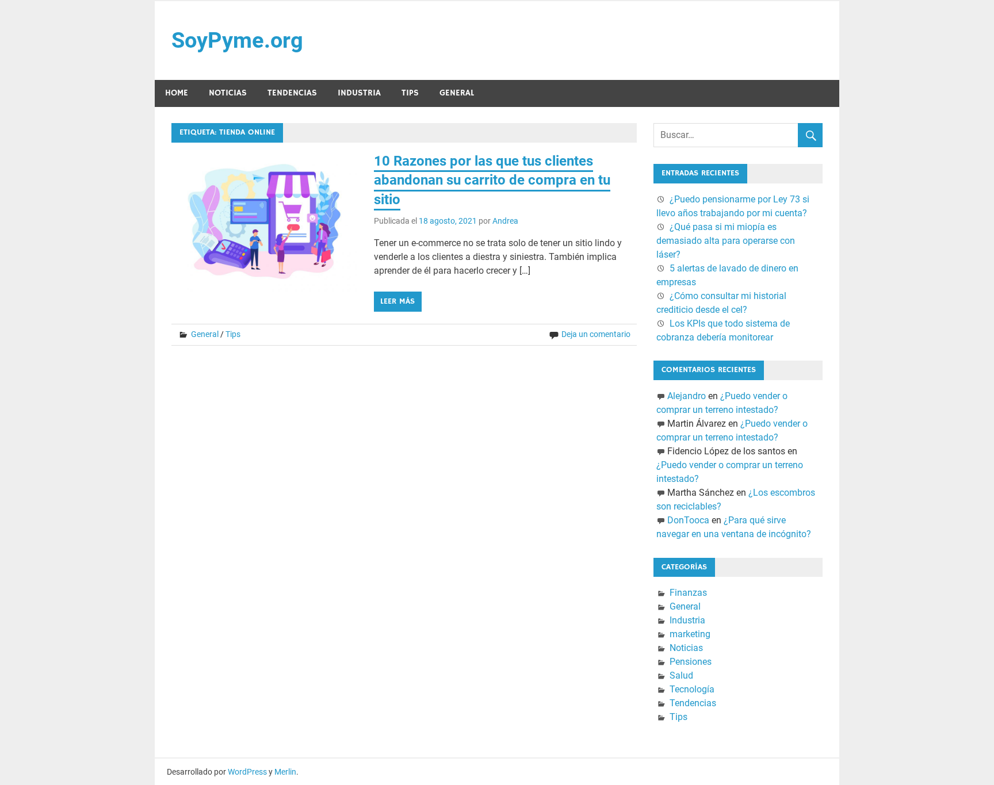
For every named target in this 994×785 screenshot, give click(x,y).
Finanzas (688, 592)
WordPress (247, 771)
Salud (681, 675)
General (456, 92)
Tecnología (692, 689)
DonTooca (688, 520)
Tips (410, 92)
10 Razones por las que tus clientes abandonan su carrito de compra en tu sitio (492, 180)
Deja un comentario (595, 334)
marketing (690, 634)
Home (176, 92)
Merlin (285, 771)
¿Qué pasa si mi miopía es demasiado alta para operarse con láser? (725, 240)
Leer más (397, 301)
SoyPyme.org (237, 40)
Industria (359, 92)
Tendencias (292, 92)
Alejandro (686, 395)
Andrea (505, 220)
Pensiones (691, 661)
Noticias (228, 92)
